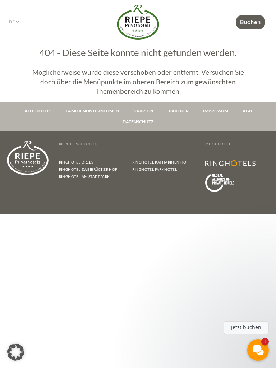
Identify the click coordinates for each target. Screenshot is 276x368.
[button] (16, 352)
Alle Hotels (37, 111)
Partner (179, 111)
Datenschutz (138, 121)
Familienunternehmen (92, 111)
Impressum (215, 111)
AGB (247, 111)
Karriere (144, 111)
